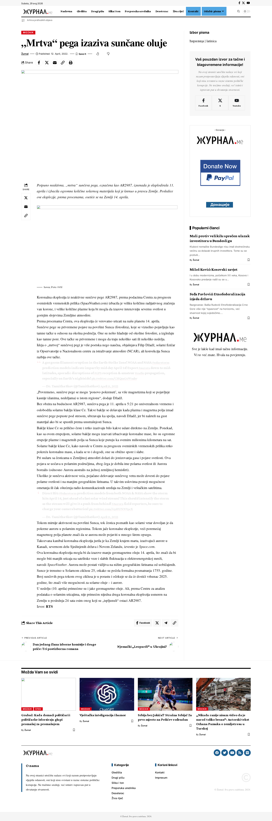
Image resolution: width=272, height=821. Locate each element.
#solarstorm (160, 362)
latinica (211, 41)
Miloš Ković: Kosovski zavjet (213, 269)
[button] (228, 11)
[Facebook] (239, 3)
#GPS (98, 373)
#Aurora (117, 504)
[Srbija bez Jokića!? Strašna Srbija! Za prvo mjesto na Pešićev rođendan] (165, 694)
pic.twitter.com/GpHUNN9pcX (111, 509)
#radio (139, 373)
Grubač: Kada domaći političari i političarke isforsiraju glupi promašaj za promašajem (45, 719)
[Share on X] (47, 62)
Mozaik (28, 32)
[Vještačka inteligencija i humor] (107, 694)
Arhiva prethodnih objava (39, 20)
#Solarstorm (67, 493)
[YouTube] (248, 3)
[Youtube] (237, 103)
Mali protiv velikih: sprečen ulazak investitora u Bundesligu (220, 238)
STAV (38, 709)
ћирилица (197, 41)
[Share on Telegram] (166, 623)
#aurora (144, 368)
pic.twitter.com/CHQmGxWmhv (114, 378)
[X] (243, 3)
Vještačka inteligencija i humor (103, 715)
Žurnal (24, 53)
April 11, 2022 (109, 386)
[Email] (54, 62)
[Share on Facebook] (39, 62)
